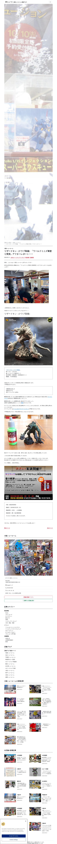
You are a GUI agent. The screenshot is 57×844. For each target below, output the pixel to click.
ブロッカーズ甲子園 (10, 634)
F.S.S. (6, 613)
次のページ (50, 528)
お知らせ (13, 257)
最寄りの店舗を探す (29, 600)
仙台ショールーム (9, 655)
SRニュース (16, 2)
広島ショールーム (9, 675)
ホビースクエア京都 (10, 668)
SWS (6, 619)
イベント (6, 625)
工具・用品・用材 (9, 622)
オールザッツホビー (10, 632)
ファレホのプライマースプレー (21, 408)
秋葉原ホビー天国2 (10, 659)
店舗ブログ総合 (7, 242)
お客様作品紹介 (9, 640)
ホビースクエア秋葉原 (11, 661)
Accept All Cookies (13, 835)
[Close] (25, 821)
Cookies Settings (14, 839)
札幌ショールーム (9, 652)
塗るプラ (7, 618)
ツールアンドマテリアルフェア (13, 629)
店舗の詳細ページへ (28, 597)
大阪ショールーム (17, 242)
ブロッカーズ (8, 614)
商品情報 (27, 257)
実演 (6, 641)
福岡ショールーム (9, 677)
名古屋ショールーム (10, 666)
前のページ (7, 528)
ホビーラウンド (9, 630)
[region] (13, 831)
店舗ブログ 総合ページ (10, 650)
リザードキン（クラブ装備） (13, 370)
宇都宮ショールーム (10, 657)
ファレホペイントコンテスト (12, 627)
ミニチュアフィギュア (20, 257)
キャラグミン (8, 616)
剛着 (22, 402)
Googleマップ (9, 585)
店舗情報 (32, 257)
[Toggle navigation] (50, 2)
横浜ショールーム (9, 663)
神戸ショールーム (9, 672)
